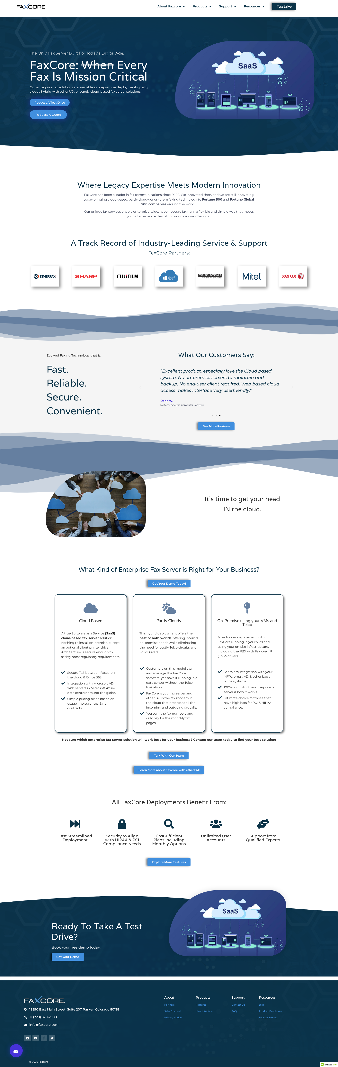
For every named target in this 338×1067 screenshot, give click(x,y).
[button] (16, 1050)
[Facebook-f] (44, 1038)
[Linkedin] (27, 1038)
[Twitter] (52, 1038)
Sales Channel (172, 1011)
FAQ (234, 1011)
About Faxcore (169, 6)
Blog (261, 1004)
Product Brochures (270, 1011)
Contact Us (238, 1004)
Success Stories (268, 1017)
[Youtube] (35, 1038)
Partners (169, 1004)
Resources (252, 6)
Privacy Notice (173, 1017)
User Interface (204, 1011)
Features (201, 1004)
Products (200, 6)
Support (225, 6)
